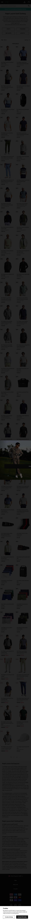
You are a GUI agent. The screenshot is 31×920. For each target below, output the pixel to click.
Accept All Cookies (22, 917)
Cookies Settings (9, 917)
